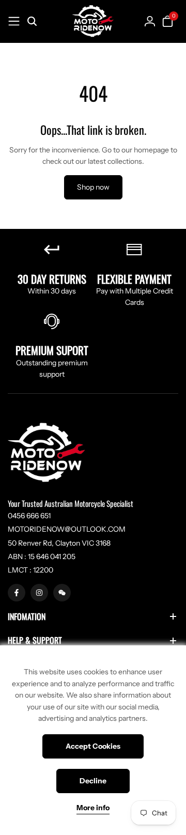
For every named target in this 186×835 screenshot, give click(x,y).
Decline (93, 780)
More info (93, 807)
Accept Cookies (93, 746)
